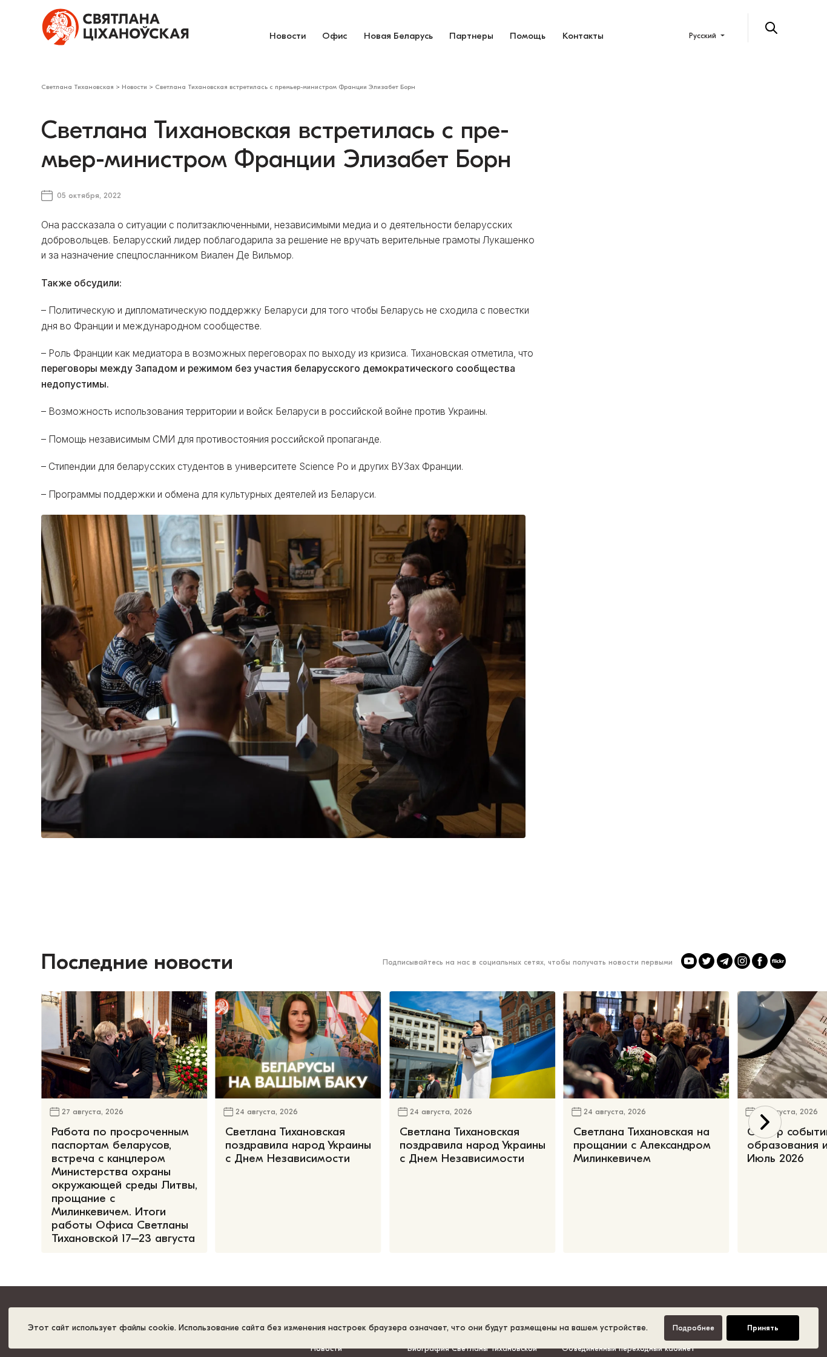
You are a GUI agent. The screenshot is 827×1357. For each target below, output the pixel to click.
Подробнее (693, 1328)
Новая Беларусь (398, 35)
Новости (287, 35)
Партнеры (471, 35)
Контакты (583, 35)
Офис (334, 35)
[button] (765, 1122)
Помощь (527, 35)
